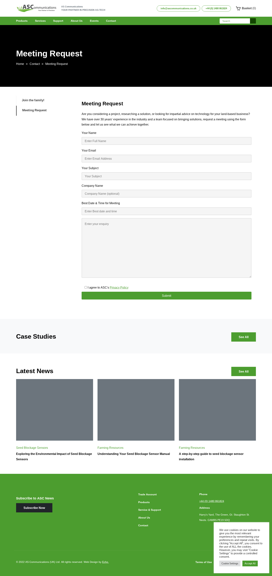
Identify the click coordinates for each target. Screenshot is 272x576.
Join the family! (33, 100)
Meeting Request (56, 64)
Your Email (89, 150)
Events (94, 20)
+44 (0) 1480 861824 (216, 8)
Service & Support (149, 509)
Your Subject (90, 168)
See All (244, 337)
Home (20, 64)
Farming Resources (110, 448)
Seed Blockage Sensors (32, 448)
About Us (77, 20)
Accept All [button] (250, 563)
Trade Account (147, 494)
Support (58, 20)
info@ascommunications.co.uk (178, 8)
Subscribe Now (34, 508)
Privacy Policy (119, 287)
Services (40, 20)
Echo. (105, 562)
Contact (111, 20)
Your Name (89, 133)
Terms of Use (203, 562)
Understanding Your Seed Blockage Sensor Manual (134, 454)
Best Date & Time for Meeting (101, 203)
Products (22, 20)
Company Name (92, 186)
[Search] (253, 21)
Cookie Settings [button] (229, 563)
